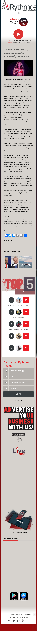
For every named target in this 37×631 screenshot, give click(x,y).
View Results (18, 400)
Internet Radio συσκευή (18, 382)
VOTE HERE (25, 291)
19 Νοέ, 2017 (9, 240)
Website (13, 388)
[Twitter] (13, 620)
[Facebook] (9, 620)
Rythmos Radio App (17, 371)
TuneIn (13, 376)
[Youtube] (23, 620)
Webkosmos (28, 614)
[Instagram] (18, 620)
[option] (11, 262)
